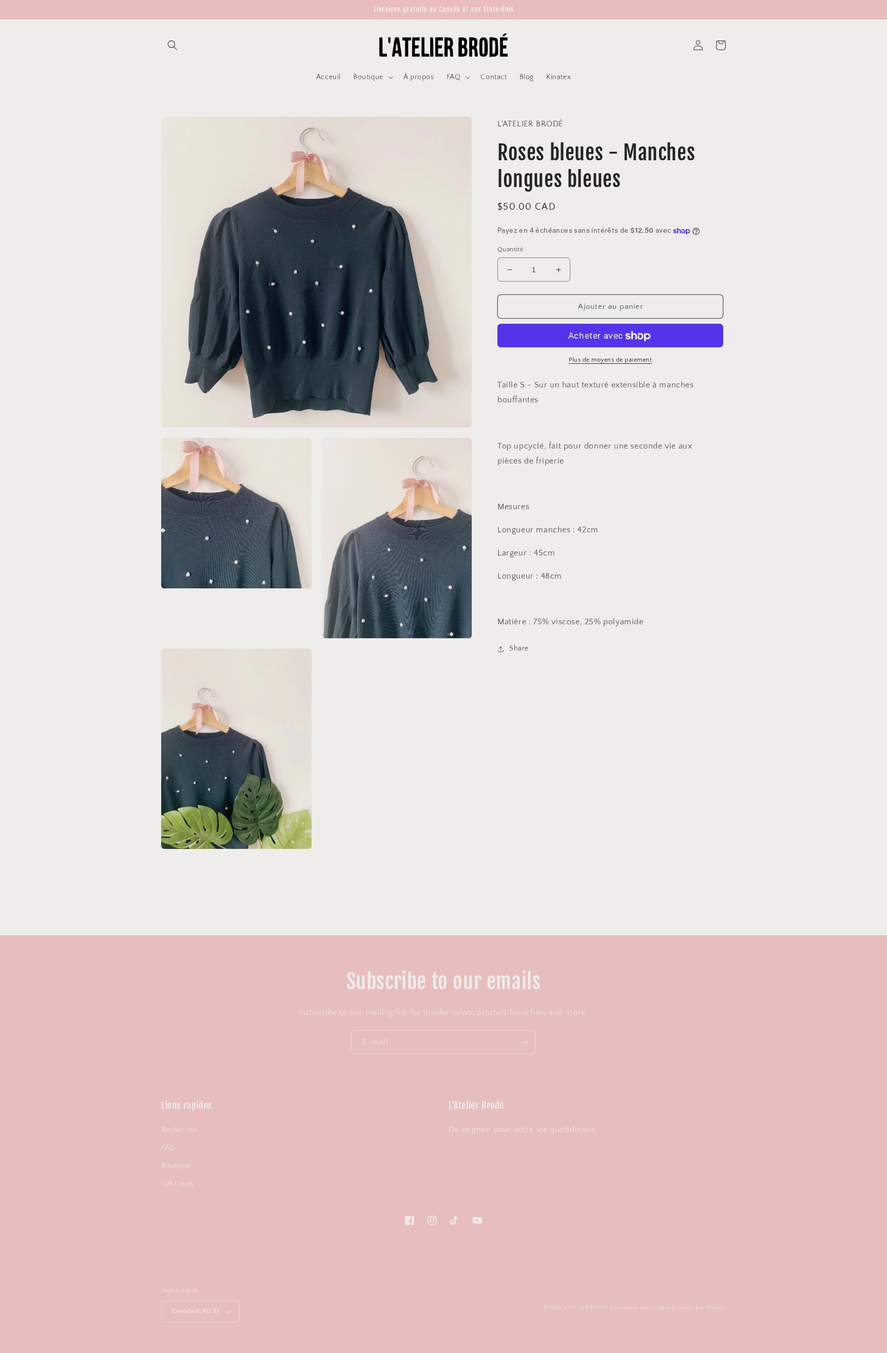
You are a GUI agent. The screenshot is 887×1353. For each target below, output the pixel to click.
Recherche (179, 1130)
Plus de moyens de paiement (610, 360)
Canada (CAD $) (195, 1310)
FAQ (168, 1148)
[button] (172, 45)
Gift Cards (177, 1184)
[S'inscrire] (524, 1042)
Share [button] (519, 648)
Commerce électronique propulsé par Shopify (668, 1308)
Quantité (510, 249)
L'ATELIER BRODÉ (586, 1308)
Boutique (176, 1166)
